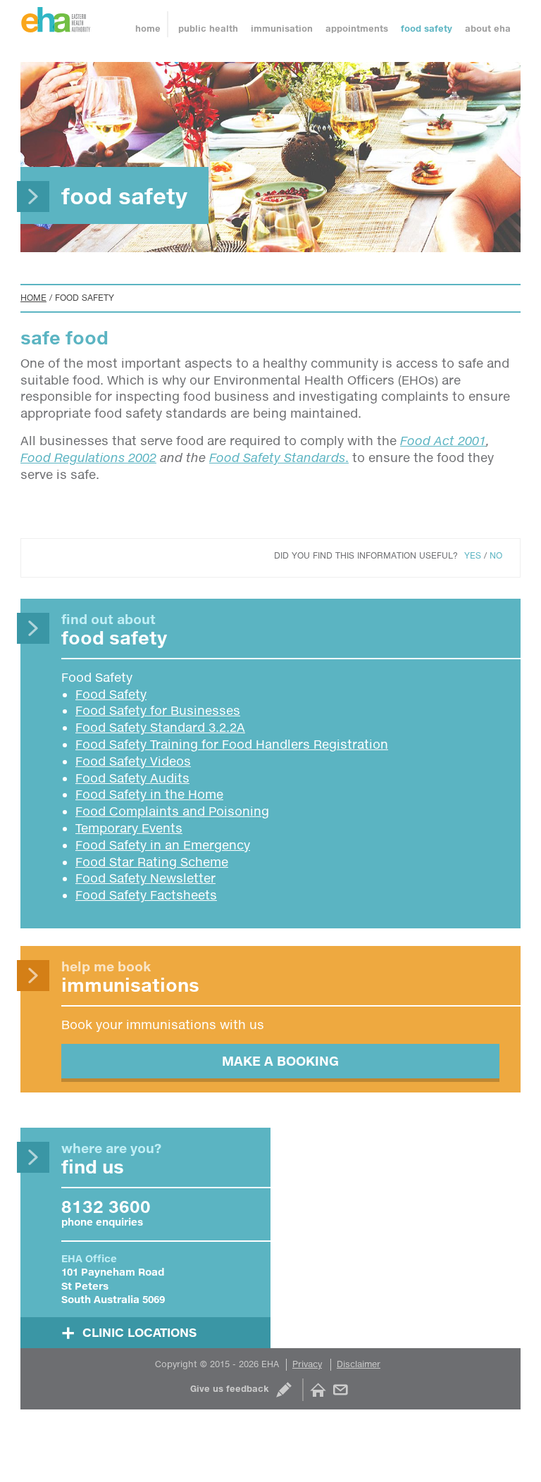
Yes (472, 555)
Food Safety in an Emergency (162, 844)
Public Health (208, 28)
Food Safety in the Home (149, 794)
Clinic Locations (139, 1332)
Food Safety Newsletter (145, 878)
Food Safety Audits (132, 778)
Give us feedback (229, 1388)
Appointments (356, 28)
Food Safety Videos (133, 761)
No (496, 555)
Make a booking (280, 1061)
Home (148, 28)
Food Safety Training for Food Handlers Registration (231, 744)
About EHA (488, 28)
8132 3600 (106, 1206)
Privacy (307, 1364)
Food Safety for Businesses (157, 710)
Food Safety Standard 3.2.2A (160, 727)
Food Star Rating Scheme (151, 861)
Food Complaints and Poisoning (172, 811)
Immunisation (282, 28)
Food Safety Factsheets (146, 895)
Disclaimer (358, 1364)
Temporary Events (128, 828)
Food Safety (426, 28)
